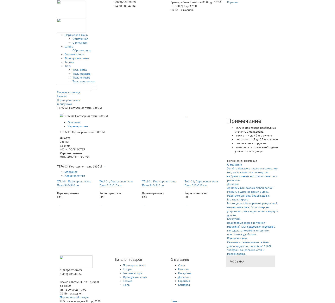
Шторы (127, 269)
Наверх (175, 301)
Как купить (184, 273)
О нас (182, 265)
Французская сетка (135, 277)
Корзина (232, 2)
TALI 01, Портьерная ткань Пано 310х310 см (74, 183)
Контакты (184, 285)
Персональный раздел (74, 297)
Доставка (184, 277)
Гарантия (184, 281)
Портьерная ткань (134, 265)
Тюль (126, 285)
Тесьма (127, 281)
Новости (183, 269)
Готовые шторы (132, 273)
